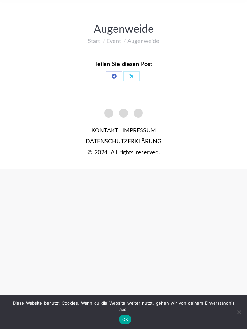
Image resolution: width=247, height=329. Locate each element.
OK (125, 319)
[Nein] (239, 312)
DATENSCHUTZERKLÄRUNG (123, 142)
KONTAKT (104, 131)
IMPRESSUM (139, 131)
